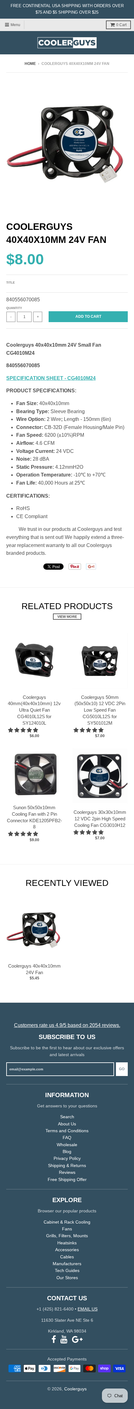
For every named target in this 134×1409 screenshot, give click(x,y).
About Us (67, 1123)
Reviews (67, 1172)
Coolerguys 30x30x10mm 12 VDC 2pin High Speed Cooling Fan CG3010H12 (100, 818)
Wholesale (67, 1144)
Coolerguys (75, 1388)
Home (30, 64)
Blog (67, 1151)
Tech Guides (67, 1270)
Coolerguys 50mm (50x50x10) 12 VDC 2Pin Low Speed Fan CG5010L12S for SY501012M (99, 710)
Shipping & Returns (67, 1165)
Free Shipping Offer (67, 1179)
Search (67, 1116)
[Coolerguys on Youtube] (64, 1339)
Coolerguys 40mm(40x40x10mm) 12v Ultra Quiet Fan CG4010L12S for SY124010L (34, 710)
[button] (23, 730)
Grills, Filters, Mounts (67, 1235)
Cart (121, 25)
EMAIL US (88, 1308)
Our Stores (67, 1277)
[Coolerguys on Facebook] (53, 1339)
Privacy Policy (67, 1158)
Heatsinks (67, 1242)
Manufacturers (67, 1263)
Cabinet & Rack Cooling (67, 1222)
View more (67, 616)
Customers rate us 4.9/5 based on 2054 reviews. (67, 1025)
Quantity (14, 308)
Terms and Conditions (67, 1130)
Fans (67, 1228)
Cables (67, 1256)
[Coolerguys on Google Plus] (77, 1339)
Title (10, 282)
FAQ (67, 1137)
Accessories (67, 1249)
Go (122, 1069)
